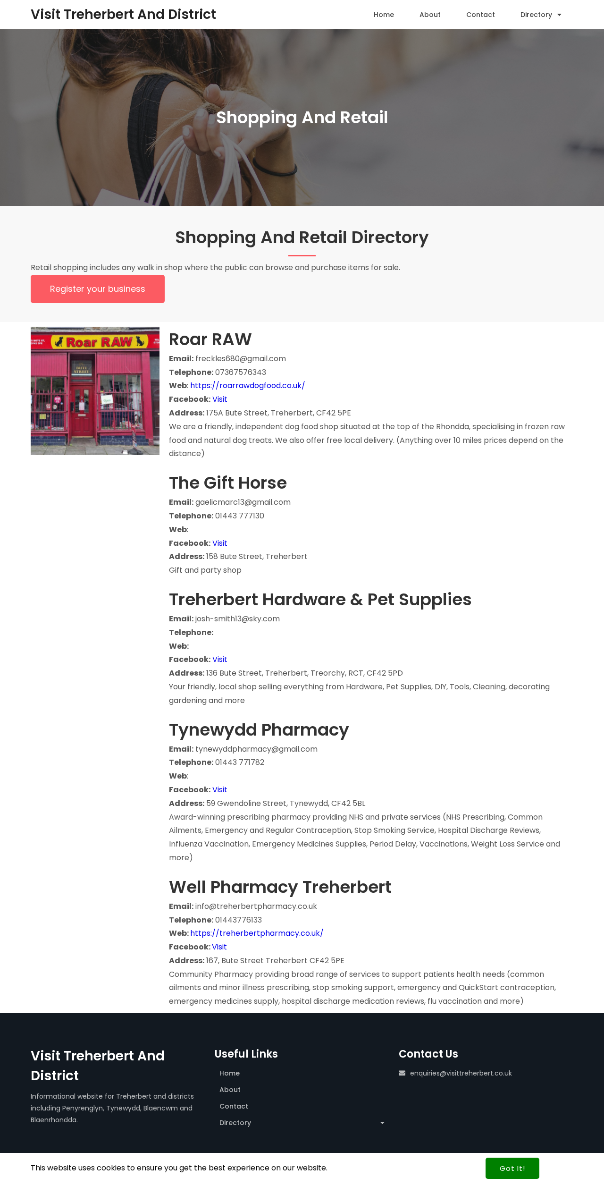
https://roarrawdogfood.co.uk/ (247, 385)
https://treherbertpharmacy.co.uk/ (257, 933)
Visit (219, 399)
